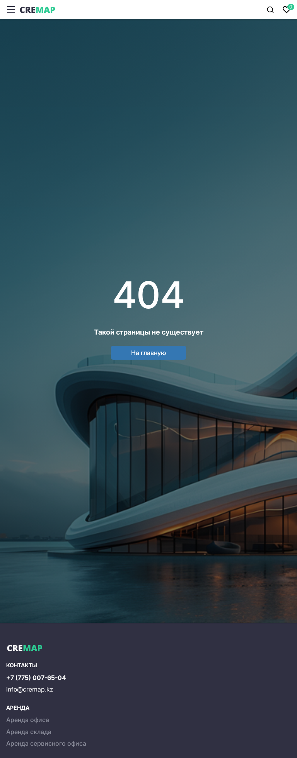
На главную (148, 353)
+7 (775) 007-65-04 (36, 678)
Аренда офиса (27, 720)
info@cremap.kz (29, 689)
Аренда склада (28, 732)
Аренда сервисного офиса (46, 743)
